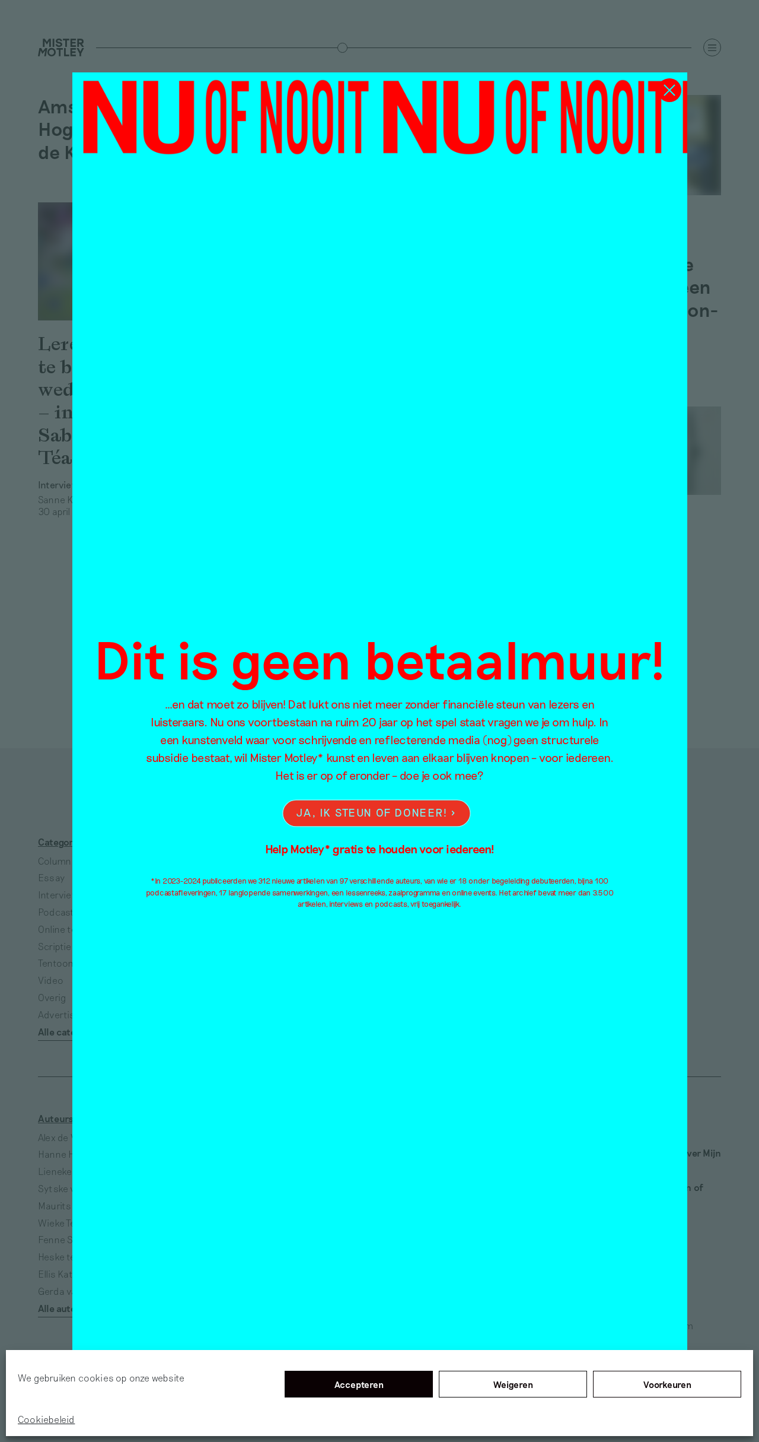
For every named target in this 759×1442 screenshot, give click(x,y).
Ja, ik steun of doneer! (371, 813)
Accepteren (359, 1384)
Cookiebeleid (46, 1419)
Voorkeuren (667, 1384)
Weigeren (513, 1384)
